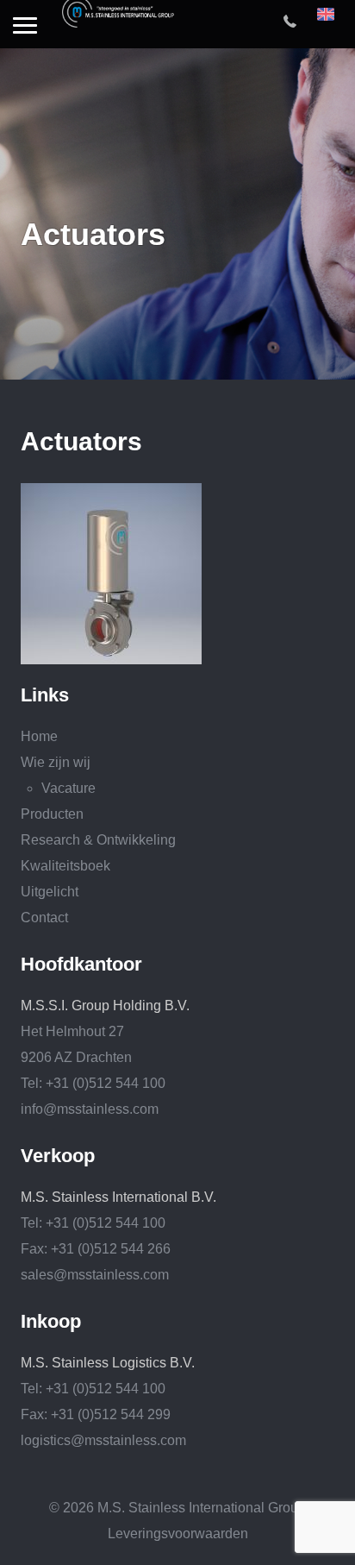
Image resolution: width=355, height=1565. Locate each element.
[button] (25, 26)
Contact (44, 917)
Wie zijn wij (55, 762)
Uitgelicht (49, 891)
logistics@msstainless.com (103, 1440)
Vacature (68, 788)
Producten (52, 814)
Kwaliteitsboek (65, 865)
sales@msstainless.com (95, 1274)
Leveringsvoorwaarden (178, 1533)
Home (39, 736)
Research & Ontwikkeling (98, 840)
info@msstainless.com (90, 1109)
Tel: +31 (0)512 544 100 (93, 1083)
